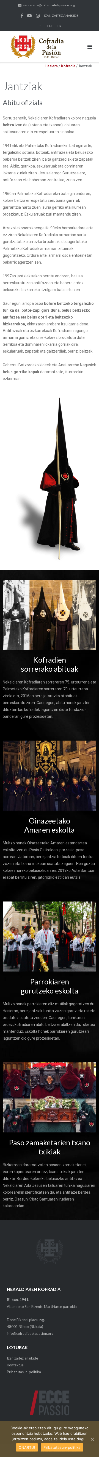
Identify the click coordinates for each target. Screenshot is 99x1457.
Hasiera (51, 65)
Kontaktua (15, 1365)
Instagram (38, 15)
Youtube (29, 15)
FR (59, 26)
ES (39, 26)
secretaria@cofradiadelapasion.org (49, 5)
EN (49, 26)
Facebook (22, 15)
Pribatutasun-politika (24, 1372)
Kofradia (68, 65)
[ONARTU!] (92, 1439)
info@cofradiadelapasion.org (30, 1333)
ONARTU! (27, 1447)
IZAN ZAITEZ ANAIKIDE (61, 15)
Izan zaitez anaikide (22, 1358)
